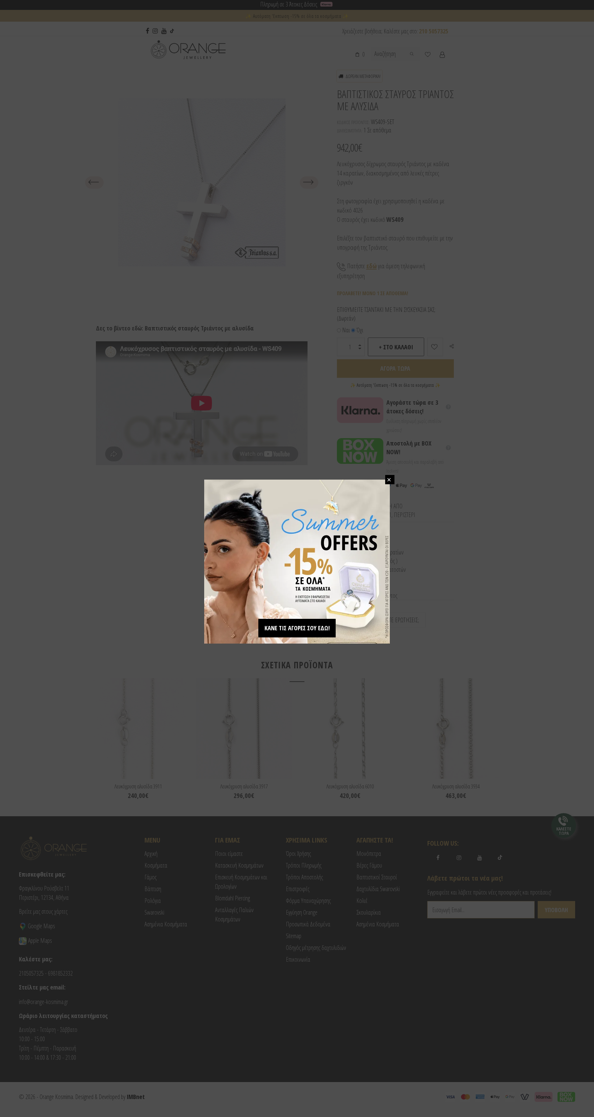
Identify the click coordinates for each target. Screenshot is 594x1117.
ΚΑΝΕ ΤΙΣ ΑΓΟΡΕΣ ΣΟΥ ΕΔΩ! (297, 628)
